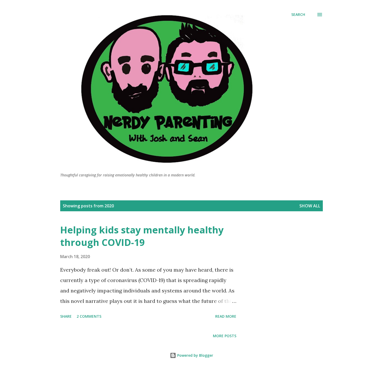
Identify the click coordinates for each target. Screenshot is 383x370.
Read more (225, 316)
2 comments (89, 316)
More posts (224, 335)
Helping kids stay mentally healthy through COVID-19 (142, 236)
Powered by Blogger (194, 355)
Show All (309, 206)
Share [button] (66, 316)
